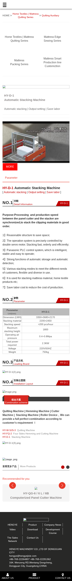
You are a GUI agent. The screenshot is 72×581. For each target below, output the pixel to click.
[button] (4, 82)
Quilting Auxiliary (50, 15)
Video (13, 529)
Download (32, 529)
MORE (10, 166)
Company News (52, 524)
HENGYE (12, 524)
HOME (6, 15)
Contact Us (33, 537)
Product (32, 524)
